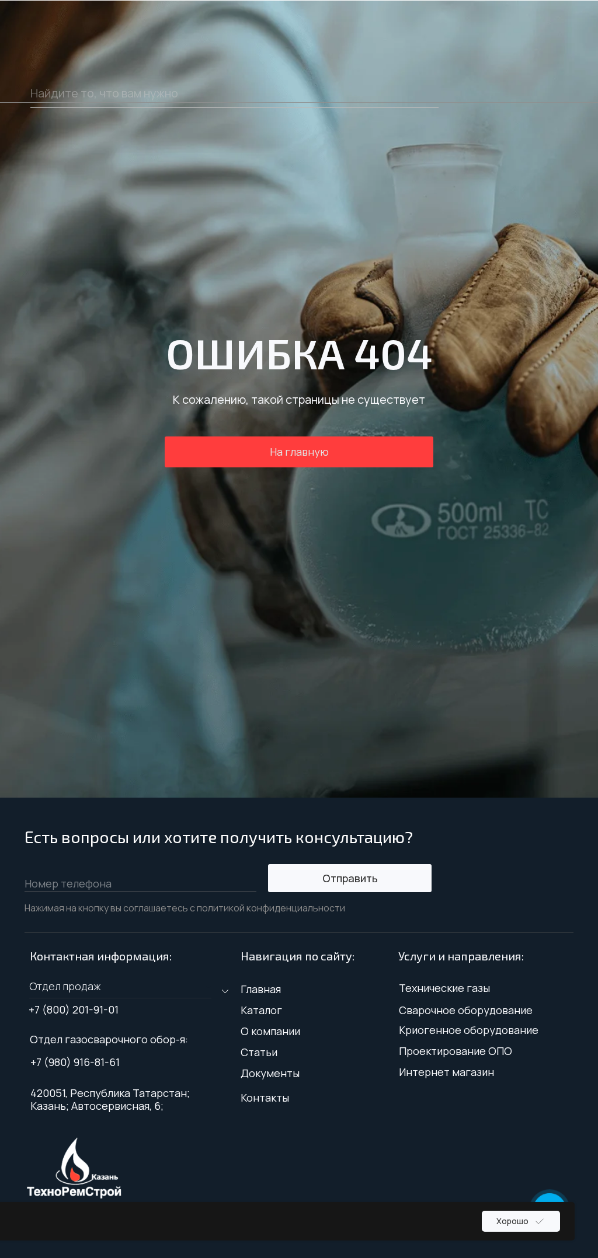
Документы (270, 1073)
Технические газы (444, 988)
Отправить (350, 878)
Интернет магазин (446, 1072)
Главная (261, 989)
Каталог (261, 1010)
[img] (74, 1168)
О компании (270, 1031)
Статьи (259, 1052)
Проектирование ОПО (455, 1051)
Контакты (265, 1098)
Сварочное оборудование (466, 1010)
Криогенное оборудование (468, 1030)
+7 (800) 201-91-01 (74, 1009)
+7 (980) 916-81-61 (75, 1062)
